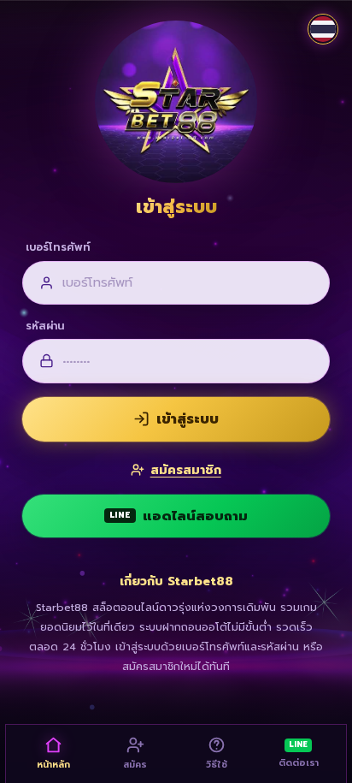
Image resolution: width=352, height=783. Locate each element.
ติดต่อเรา (299, 754)
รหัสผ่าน (45, 326)
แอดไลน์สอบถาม (179, 515)
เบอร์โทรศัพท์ (58, 247)
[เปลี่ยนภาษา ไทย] (323, 29)
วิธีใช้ (216, 764)
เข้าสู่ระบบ (187, 419)
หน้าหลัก (53, 764)
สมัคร (135, 764)
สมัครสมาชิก (185, 469)
